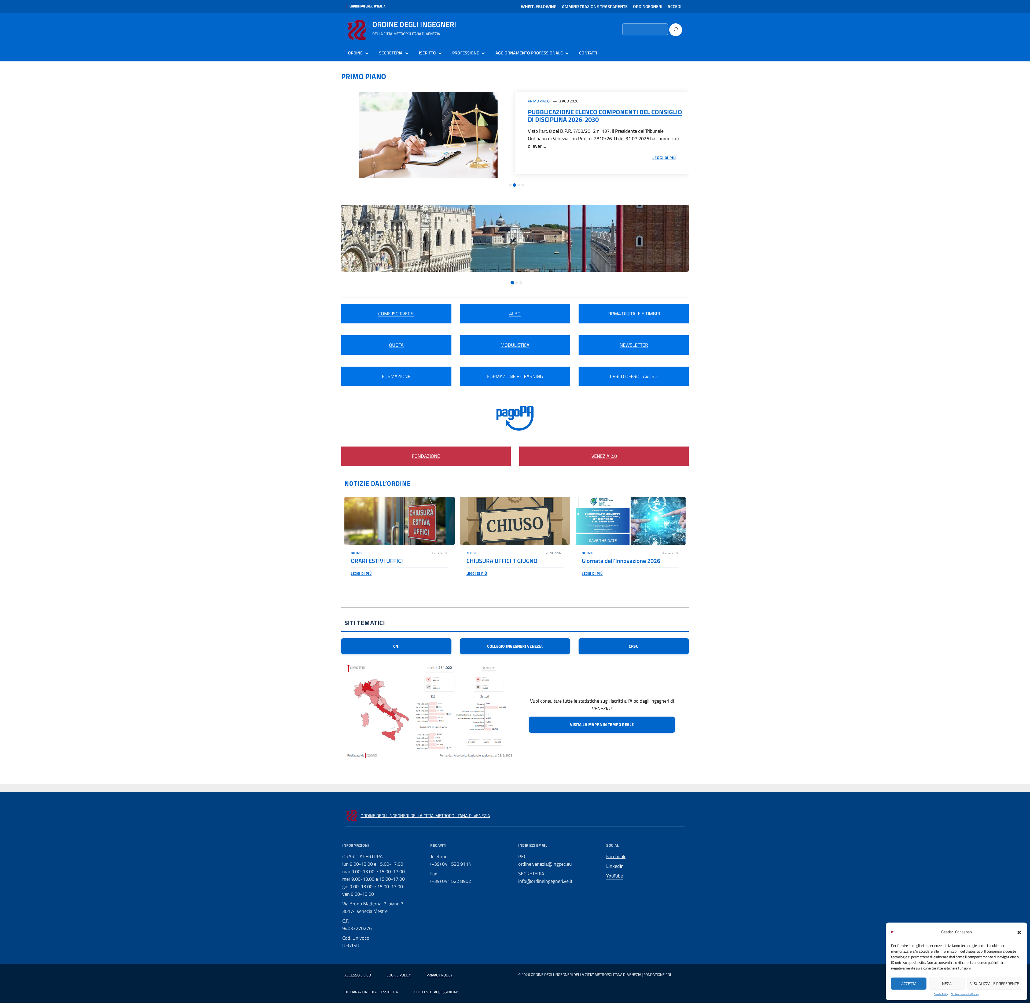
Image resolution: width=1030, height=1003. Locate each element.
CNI (396, 646)
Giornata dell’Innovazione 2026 (621, 560)
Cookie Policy (941, 994)
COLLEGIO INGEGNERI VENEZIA (515, 646)
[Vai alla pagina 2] (514, 185)
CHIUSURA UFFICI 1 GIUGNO (501, 560)
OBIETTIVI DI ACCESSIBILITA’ (436, 992)
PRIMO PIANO (539, 101)
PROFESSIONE (465, 53)
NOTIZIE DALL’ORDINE (377, 483)
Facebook (616, 856)
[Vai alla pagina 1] (510, 185)
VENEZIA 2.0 (604, 456)
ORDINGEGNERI (647, 6)
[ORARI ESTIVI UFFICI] (399, 521)
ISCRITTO (427, 53)
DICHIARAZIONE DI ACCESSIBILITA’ (371, 992)
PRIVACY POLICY (439, 975)
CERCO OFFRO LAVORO (634, 376)
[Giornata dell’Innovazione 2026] (630, 521)
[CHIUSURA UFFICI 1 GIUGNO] (515, 521)
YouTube (614, 875)
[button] (1019, 932)
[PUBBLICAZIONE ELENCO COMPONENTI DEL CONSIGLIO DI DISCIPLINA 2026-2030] (428, 135)
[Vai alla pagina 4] (522, 185)
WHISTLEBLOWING (539, 6)
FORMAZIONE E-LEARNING (515, 376)
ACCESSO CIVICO (357, 975)
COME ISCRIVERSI (396, 313)
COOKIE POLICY (399, 975)
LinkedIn (615, 866)
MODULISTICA (515, 345)
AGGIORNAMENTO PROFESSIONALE (529, 53)
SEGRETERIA (391, 53)
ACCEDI (674, 6)
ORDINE (355, 53)
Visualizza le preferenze (994, 983)
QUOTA (396, 345)
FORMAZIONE (396, 376)
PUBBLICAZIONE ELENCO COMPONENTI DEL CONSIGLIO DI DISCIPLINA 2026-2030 (605, 115)
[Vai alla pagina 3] (518, 185)
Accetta (909, 983)
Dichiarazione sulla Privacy (965, 994)
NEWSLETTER (634, 345)
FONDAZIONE (426, 456)
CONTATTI (588, 53)
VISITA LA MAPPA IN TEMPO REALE (602, 724)
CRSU (634, 646)
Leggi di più (361, 573)
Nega (947, 983)
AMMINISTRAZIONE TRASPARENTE (595, 6)
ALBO (515, 313)
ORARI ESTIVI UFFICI (377, 560)
